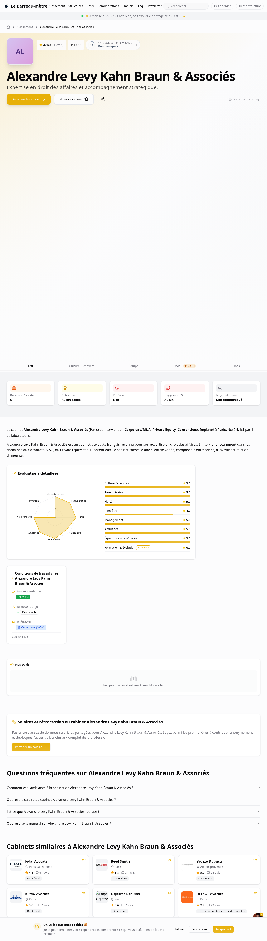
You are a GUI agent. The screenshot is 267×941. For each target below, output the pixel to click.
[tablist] (133, 366)
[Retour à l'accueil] (8, 27)
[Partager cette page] (102, 99)
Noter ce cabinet (71, 99)
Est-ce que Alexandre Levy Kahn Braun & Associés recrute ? (53, 811)
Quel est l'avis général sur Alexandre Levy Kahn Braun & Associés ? (59, 823)
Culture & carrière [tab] (81, 366)
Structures (75, 6)
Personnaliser (200, 929)
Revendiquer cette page (246, 99)
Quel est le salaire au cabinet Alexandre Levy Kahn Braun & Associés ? (61, 799)
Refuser (179, 929)
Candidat (224, 6)
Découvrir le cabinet (26, 99)
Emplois (128, 6)
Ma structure (252, 6)
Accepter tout (223, 929)
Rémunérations (108, 6)
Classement (57, 6)
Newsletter (154, 6)
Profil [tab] (30, 366)
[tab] (133, 366)
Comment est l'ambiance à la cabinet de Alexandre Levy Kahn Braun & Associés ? (70, 787)
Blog (140, 6)
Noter (90, 6)
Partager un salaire (28, 747)
